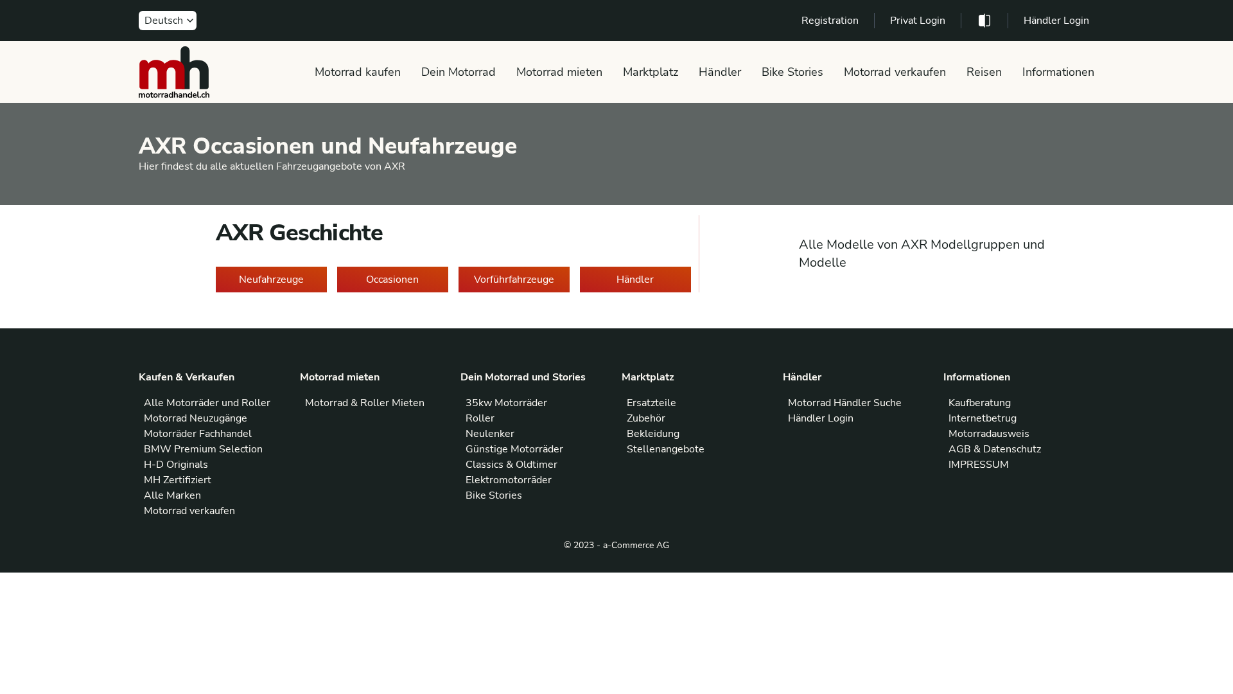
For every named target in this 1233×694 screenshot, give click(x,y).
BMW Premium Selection (203, 449)
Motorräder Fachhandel (198, 434)
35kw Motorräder (506, 403)
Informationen (1058, 72)
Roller (480, 418)
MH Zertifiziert (177, 480)
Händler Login (1056, 20)
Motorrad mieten (559, 72)
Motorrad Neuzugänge (195, 418)
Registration (830, 20)
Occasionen (392, 279)
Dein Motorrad (458, 72)
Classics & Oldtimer (511, 465)
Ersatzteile (651, 403)
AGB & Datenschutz (995, 449)
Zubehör (646, 418)
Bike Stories (792, 72)
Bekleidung (653, 434)
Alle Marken (172, 495)
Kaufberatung (980, 403)
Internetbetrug (983, 418)
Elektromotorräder (509, 480)
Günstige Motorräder (514, 449)
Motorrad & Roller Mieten (364, 403)
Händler (720, 72)
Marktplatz (650, 72)
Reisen (984, 72)
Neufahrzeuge (271, 279)
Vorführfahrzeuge (514, 279)
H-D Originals (176, 465)
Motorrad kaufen (358, 72)
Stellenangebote (665, 449)
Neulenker (490, 434)
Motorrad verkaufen (895, 72)
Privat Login (917, 20)
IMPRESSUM (979, 465)
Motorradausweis (989, 434)
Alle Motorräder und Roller (207, 403)
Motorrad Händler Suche (845, 403)
